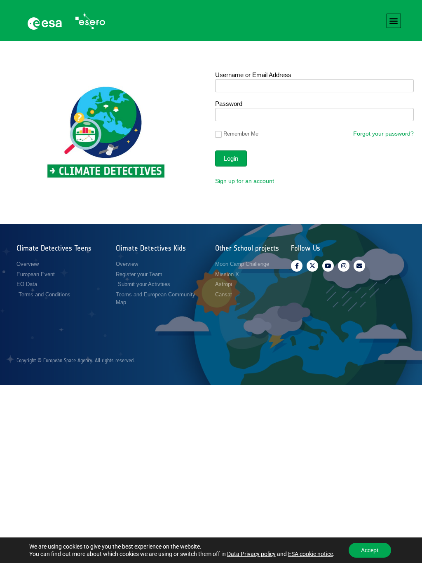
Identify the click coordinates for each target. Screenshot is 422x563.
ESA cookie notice (310, 554)
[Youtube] (328, 266)
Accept (370, 550)
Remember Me (240, 134)
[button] (394, 21)
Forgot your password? (383, 133)
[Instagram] (343, 266)
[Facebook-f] (296, 266)
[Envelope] (359, 266)
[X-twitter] (312, 266)
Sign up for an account (244, 181)
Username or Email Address (253, 75)
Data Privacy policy (251, 554)
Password (228, 104)
